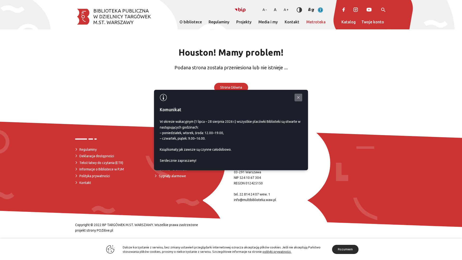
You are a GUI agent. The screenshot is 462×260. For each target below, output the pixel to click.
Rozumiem (345, 249)
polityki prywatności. (277, 251)
